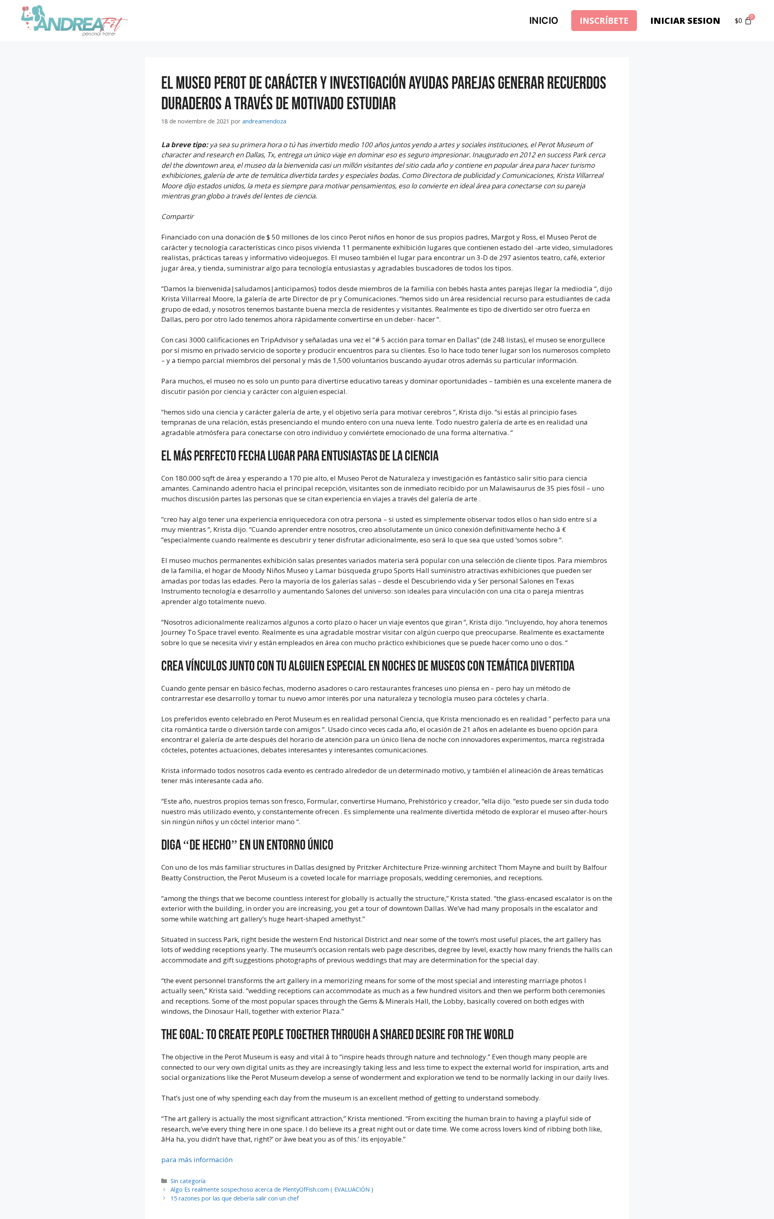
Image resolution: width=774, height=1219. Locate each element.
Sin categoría (188, 1181)
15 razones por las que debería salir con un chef (235, 1198)
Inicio (544, 20)
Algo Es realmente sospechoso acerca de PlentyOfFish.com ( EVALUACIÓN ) (272, 1189)
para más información (197, 1159)
